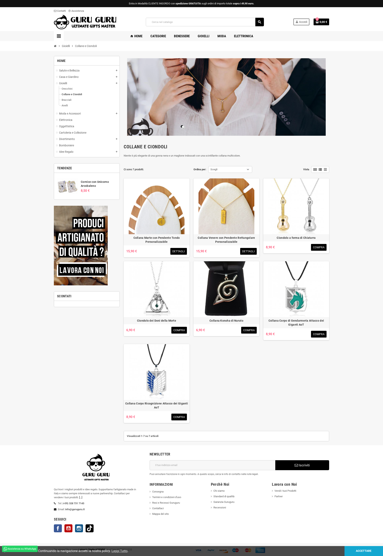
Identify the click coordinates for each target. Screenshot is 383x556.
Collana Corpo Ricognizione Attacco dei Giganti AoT (156, 405)
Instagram (79, 528)
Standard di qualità (223, 496)
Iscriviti (304, 465)
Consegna (158, 491)
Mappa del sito (160, 513)
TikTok (90, 528)
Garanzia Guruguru (223, 501)
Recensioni (219, 507)
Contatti (61, 10)
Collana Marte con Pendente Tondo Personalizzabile (156, 239)
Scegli (213, 169)
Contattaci (158, 508)
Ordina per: (199, 169)
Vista (306, 169)
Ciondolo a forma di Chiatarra (296, 237)
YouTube (68, 528)
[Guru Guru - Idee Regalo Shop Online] (85, 21)
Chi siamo (219, 490)
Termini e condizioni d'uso (166, 497)
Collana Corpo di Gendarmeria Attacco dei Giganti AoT (296, 322)
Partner (278, 496)
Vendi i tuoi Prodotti (285, 490)
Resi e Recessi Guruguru (166, 502)
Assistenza (76, 10)
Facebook (58, 528)
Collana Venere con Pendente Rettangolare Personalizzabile (226, 239)
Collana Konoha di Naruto (226, 320)
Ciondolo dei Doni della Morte (156, 320)
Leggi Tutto (119, 551)
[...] (80, 497)
